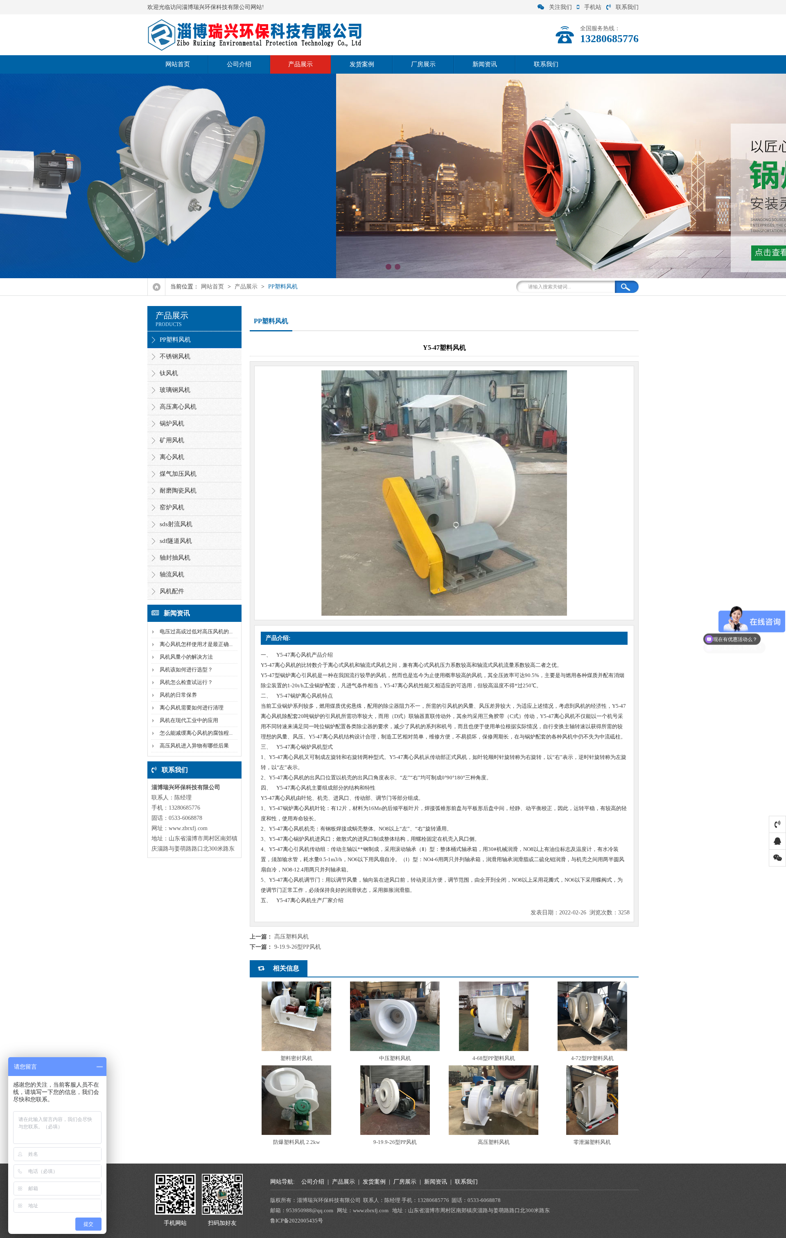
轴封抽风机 (175, 557)
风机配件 (172, 591)
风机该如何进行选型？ (186, 669)
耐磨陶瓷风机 (178, 490)
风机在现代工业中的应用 (189, 720)
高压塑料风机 (291, 937)
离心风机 (172, 457)
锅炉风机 (172, 423)
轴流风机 (172, 574)
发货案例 (362, 64)
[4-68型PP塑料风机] (493, 1016)
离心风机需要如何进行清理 (192, 708)
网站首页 (177, 64)
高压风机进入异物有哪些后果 (194, 746)
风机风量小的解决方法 (186, 657)
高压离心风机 (178, 406)
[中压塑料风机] (395, 1016)
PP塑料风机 (283, 287)
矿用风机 (172, 440)
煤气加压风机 (178, 473)
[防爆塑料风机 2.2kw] (296, 1100)
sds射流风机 (176, 524)
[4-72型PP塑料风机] (592, 1016)
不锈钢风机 (175, 356)
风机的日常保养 (178, 695)
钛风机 (169, 373)
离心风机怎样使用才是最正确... (196, 644)
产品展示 (300, 64)
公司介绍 (239, 64)
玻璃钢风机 (175, 390)
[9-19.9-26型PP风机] (395, 1100)
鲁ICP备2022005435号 (296, 1221)
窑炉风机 (172, 507)
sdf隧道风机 (176, 541)
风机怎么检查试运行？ (186, 682)
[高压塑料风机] (493, 1100)
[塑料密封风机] (296, 1016)
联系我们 (627, 7)
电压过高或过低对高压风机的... (196, 631)
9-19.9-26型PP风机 (297, 947)
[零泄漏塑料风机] (592, 1100)
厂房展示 (423, 64)
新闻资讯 (484, 64)
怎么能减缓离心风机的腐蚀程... (196, 733)
